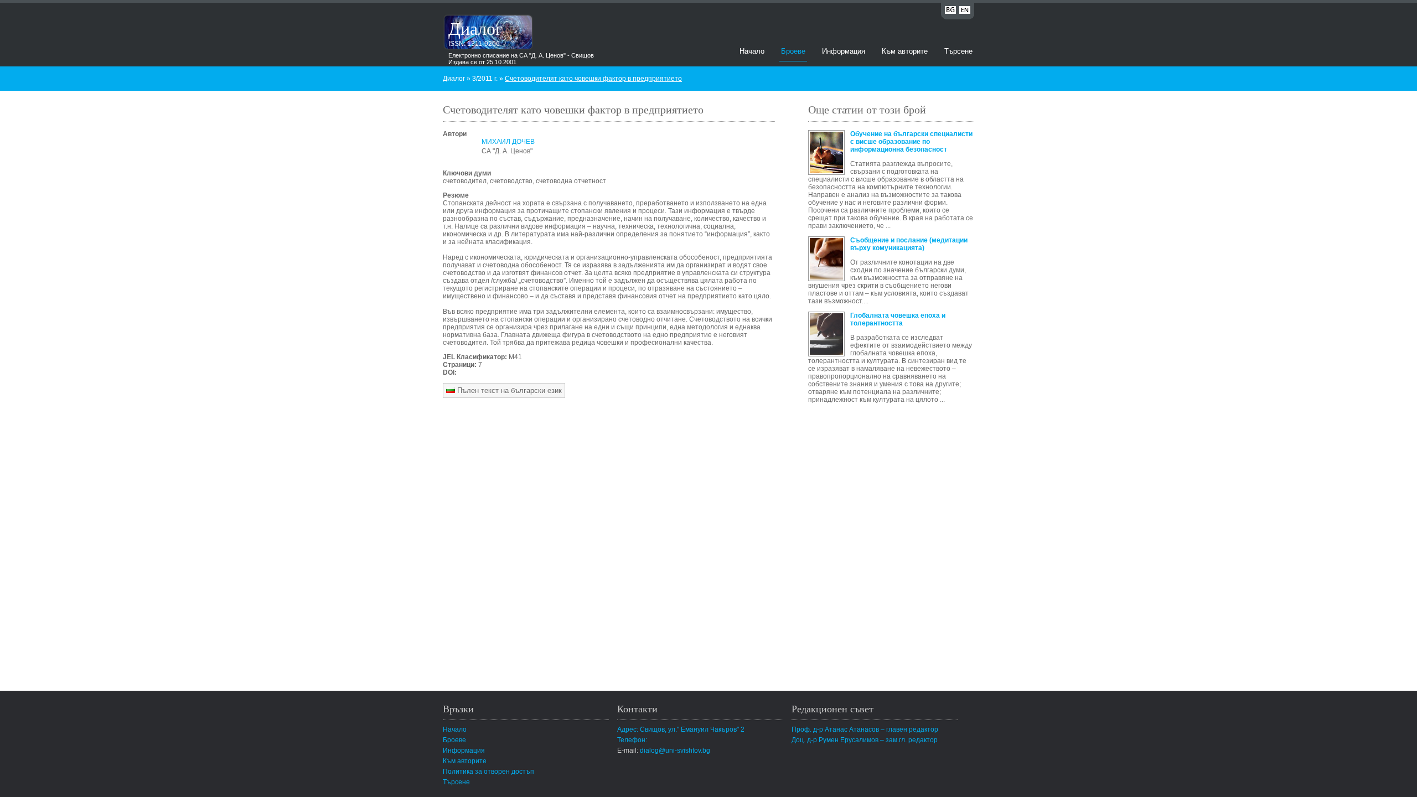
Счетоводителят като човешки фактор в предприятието (593, 78)
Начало (751, 51)
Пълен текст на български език (508, 390)
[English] (964, 12)
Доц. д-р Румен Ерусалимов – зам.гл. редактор (865, 740)
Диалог (475, 28)
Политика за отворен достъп (488, 771)
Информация (843, 51)
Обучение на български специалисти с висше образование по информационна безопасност (911, 141)
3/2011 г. (485, 78)
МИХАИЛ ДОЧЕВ (508, 142)
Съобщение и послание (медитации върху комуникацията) (909, 244)
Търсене (958, 51)
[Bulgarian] (950, 12)
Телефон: (632, 740)
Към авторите (905, 51)
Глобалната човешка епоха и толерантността (897, 319)
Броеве (793, 51)
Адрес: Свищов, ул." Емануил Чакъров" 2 (680, 729)
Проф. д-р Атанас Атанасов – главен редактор (865, 729)
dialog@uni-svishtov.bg (675, 750)
